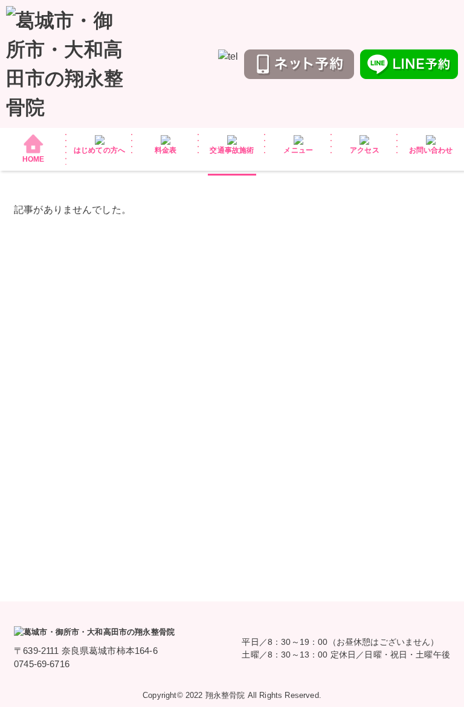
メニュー (298, 150)
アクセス (364, 150)
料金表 (165, 150)
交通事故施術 (232, 150)
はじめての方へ (99, 150)
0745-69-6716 (41, 664)
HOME (33, 159)
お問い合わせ (431, 150)
